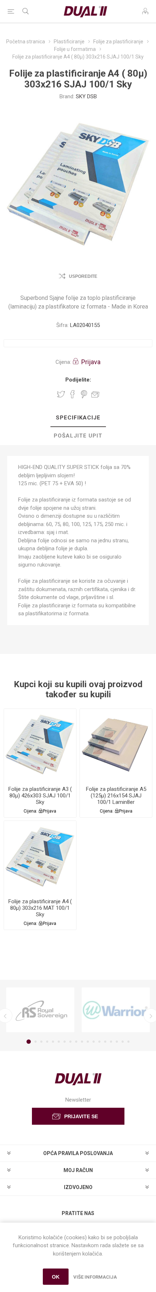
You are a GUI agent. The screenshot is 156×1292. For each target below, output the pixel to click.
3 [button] (41, 1042)
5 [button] (53, 1042)
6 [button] (59, 1042)
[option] (40, 1009)
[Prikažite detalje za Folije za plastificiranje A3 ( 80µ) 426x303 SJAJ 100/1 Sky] (40, 745)
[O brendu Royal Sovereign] (40, 1009)
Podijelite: (78, 379)
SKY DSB (86, 96)
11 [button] (88, 1042)
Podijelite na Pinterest (84, 394)
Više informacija (95, 1277)
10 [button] (82, 1042)
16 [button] (117, 1042)
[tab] (78, 418)
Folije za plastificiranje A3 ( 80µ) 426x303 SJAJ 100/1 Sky (40, 795)
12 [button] (94, 1042)
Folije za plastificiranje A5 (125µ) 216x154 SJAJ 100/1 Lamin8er (116, 795)
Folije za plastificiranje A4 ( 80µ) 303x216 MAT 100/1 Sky (40, 908)
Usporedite (83, 276)
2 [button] (35, 1042)
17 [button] (123, 1042)
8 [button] (70, 1042)
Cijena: (63, 362)
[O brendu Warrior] (116, 1009)
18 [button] (128, 1042)
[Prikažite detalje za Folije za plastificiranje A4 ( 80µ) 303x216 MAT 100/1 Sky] (40, 857)
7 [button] (64, 1042)
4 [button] (47, 1042)
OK (55, 1277)
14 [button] (105, 1042)
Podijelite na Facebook (73, 394)
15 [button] (111, 1042)
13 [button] (99, 1042)
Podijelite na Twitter (61, 394)
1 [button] (28, 1041)
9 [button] (76, 1042)
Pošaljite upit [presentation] (78, 435)
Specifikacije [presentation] (78, 417)
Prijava (90, 362)
